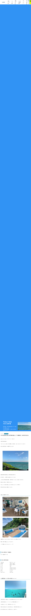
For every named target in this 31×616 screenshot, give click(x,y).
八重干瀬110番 (15, 2)
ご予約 (30, 3)
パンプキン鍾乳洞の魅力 (19, 2)
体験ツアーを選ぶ (9, 2)
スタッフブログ (23, 2)
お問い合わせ (28, 2)
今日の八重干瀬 (26, 2)
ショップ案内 (12, 2)
